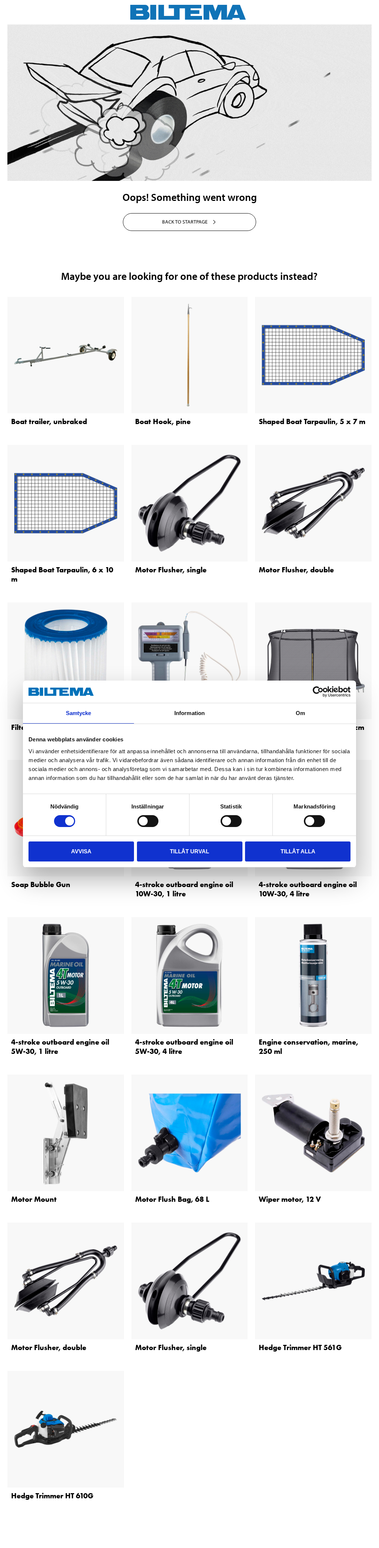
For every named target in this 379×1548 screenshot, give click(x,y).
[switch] (147, 821)
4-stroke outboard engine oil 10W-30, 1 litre (184, 889)
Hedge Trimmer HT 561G (300, 1347)
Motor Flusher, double (296, 570)
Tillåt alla (298, 851)
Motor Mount (34, 1199)
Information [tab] (189, 713)
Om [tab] (300, 713)
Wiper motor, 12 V (290, 1199)
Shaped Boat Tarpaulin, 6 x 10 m (62, 574)
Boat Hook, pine (163, 421)
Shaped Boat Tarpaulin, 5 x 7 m (312, 421)
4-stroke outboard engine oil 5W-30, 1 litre (60, 1046)
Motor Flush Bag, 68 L (172, 1199)
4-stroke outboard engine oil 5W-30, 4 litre (184, 1046)
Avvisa (81, 851)
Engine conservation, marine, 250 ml (308, 1046)
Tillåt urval (189, 851)
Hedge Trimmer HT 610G (52, 1496)
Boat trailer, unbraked (49, 421)
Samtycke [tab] (78, 713)
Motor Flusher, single (171, 570)
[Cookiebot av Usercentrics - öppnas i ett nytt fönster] (318, 691)
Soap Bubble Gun (40, 884)
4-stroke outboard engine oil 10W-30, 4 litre (308, 889)
